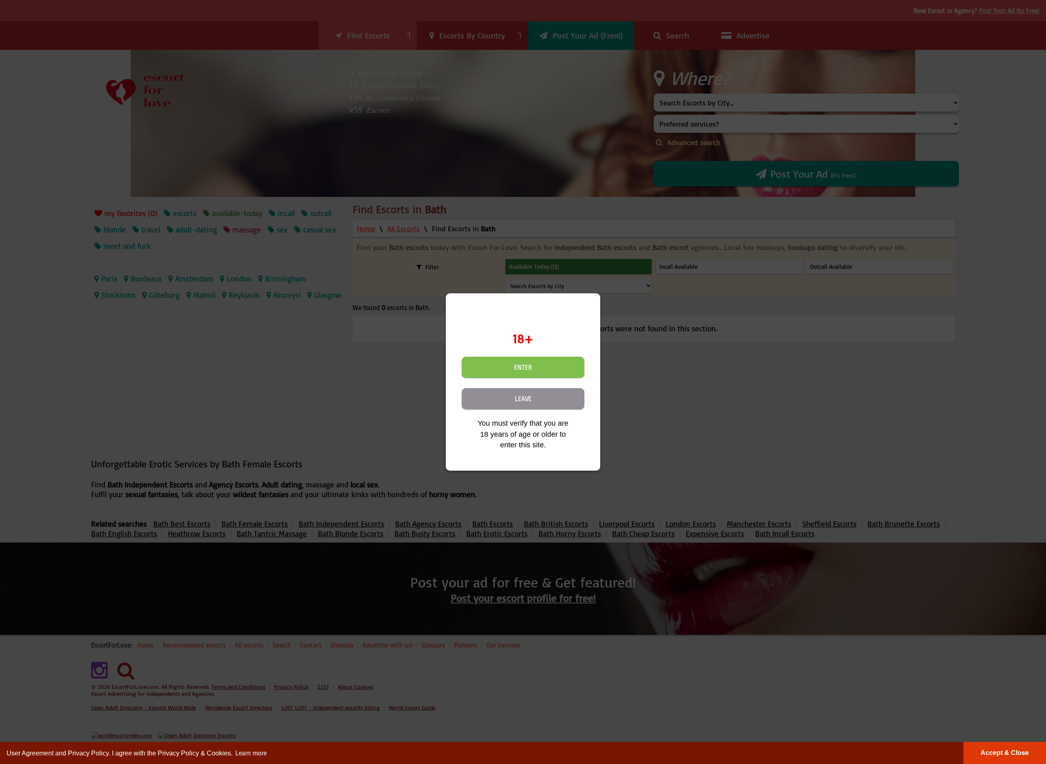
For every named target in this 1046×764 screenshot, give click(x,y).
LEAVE (523, 399)
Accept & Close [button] (1005, 752)
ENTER (523, 367)
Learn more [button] (251, 753)
